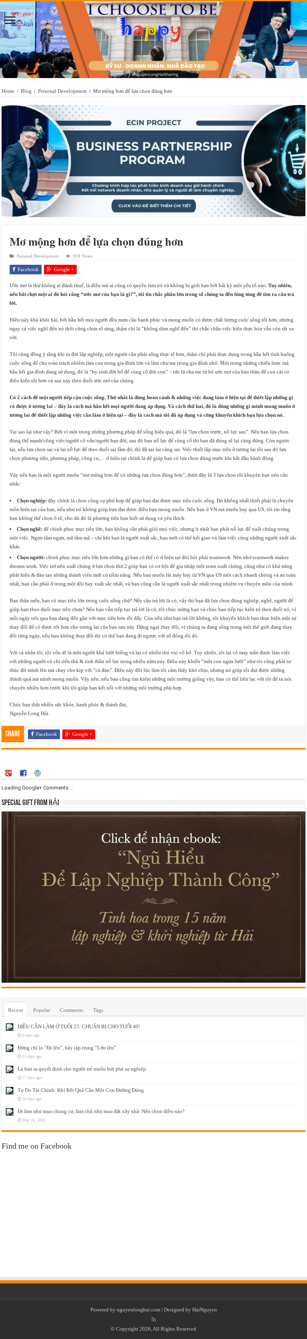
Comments (71, 1010)
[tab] (9, 773)
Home (8, 91)
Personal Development (62, 91)
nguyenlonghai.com (138, 1310)
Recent (15, 1010)
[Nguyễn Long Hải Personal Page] (153, 39)
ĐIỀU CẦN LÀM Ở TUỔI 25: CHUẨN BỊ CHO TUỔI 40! (79, 1026)
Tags (98, 1010)
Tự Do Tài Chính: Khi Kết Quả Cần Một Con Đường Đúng (81, 1090)
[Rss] (154, 1319)
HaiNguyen (204, 1310)
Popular (41, 1010)
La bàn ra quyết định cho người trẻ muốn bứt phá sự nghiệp (82, 1069)
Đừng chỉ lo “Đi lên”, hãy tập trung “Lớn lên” (67, 1048)
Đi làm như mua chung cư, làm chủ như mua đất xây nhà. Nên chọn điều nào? (101, 1111)
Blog (26, 91)
